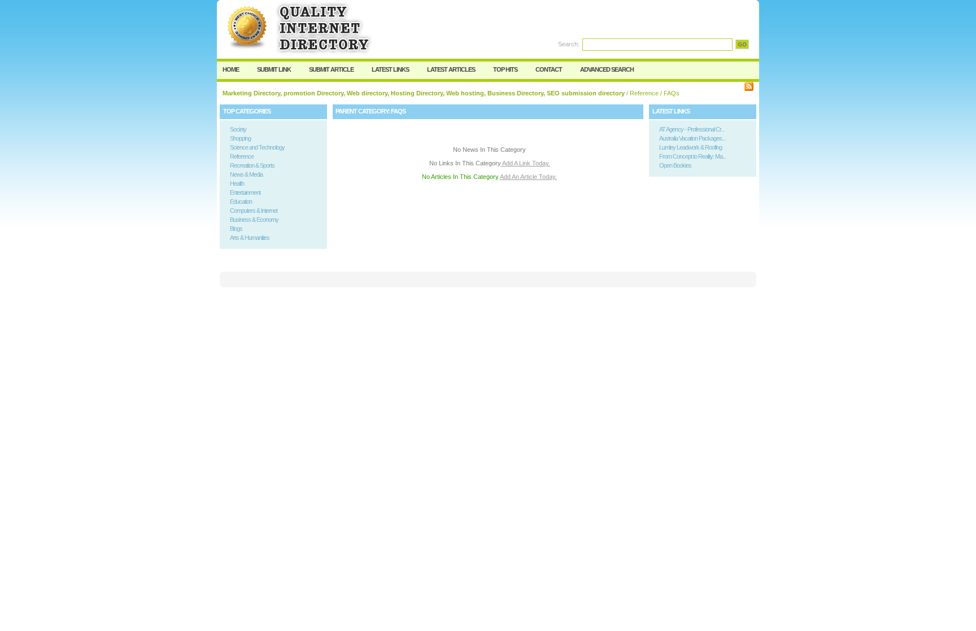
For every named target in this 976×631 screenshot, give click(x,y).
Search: (569, 44)
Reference (644, 93)
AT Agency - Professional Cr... (691, 129)
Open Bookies (675, 165)
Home (231, 69)
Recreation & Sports (252, 165)
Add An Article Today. (528, 176)
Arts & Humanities (249, 237)
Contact (548, 69)
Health (237, 183)
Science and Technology (257, 147)
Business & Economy (254, 219)
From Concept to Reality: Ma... (692, 156)
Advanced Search (607, 69)
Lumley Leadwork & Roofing (690, 147)
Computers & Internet (253, 210)
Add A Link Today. (525, 163)
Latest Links (390, 69)
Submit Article (331, 69)
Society (238, 129)
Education (241, 201)
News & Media (246, 174)
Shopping (240, 138)
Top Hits (505, 69)
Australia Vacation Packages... (692, 138)
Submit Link (274, 69)
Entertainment (245, 192)
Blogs (236, 228)
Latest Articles (451, 69)
